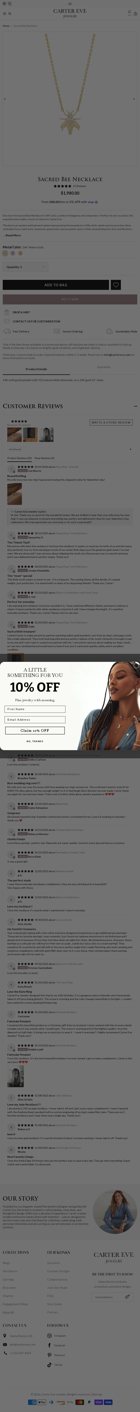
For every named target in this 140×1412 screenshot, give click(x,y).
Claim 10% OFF (35, 730)
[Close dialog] (136, 666)
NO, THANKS (35, 741)
